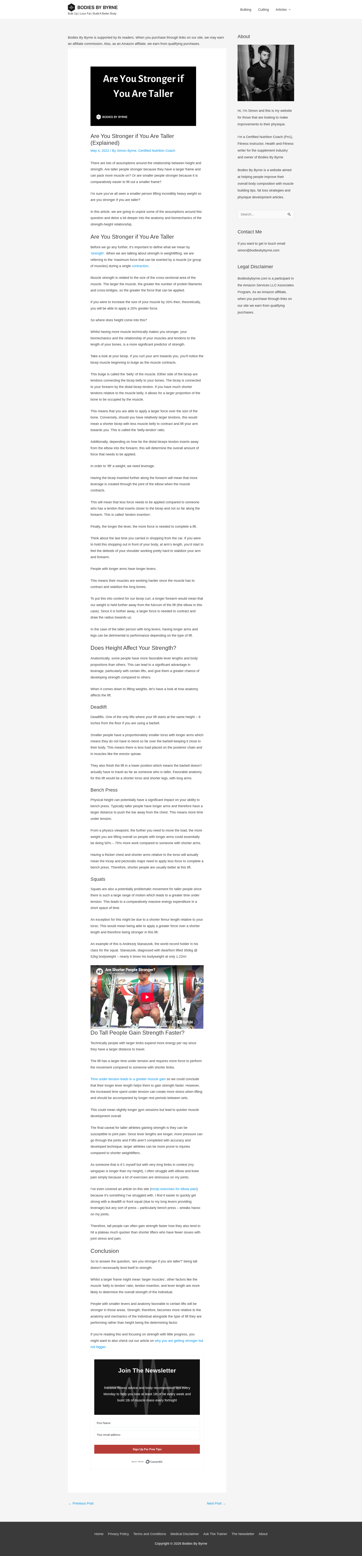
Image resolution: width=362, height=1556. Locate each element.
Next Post (216, 1503)
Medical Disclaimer (184, 1534)
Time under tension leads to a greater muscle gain (128, 1079)
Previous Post (81, 1503)
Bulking (245, 9)
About (263, 1534)
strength (97, 253)
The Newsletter (243, 1534)
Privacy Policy (118, 1534)
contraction (140, 266)
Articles (281, 9)
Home (99, 1534)
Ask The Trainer (215, 1534)
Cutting (263, 9)
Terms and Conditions (149, 1534)
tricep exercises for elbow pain (174, 1189)
